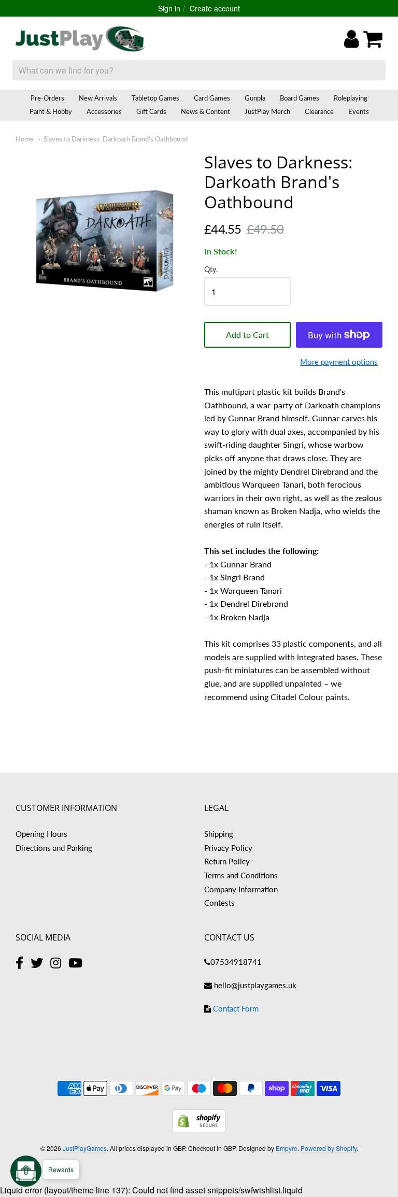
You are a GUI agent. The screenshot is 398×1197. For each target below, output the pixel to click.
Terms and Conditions (241, 875)
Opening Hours (41, 833)
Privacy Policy (228, 847)
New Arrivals (98, 98)
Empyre (286, 1148)
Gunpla (255, 98)
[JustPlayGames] (80, 39)
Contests (219, 902)
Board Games (299, 98)
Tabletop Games (155, 98)
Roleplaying (350, 98)
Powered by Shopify (329, 1148)
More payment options (339, 361)
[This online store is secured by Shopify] (199, 1129)
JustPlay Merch (267, 111)
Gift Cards (151, 111)
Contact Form (236, 1008)
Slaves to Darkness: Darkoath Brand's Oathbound (116, 139)
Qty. (211, 269)
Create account (215, 8)
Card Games (212, 98)
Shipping (218, 833)
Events (358, 111)
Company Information (241, 889)
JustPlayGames (85, 1148)
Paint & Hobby (51, 111)
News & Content (205, 111)
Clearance (319, 111)
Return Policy (227, 861)
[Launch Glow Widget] (25, 1171)
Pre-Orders (47, 98)
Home (25, 139)
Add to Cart (247, 334)
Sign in (169, 8)
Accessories (104, 111)
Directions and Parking (54, 847)
